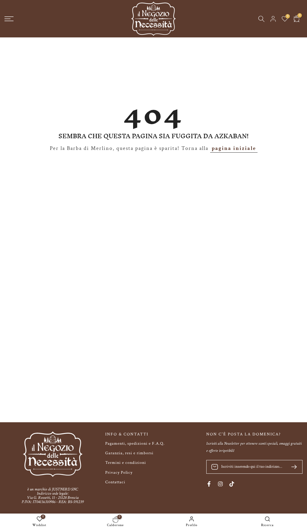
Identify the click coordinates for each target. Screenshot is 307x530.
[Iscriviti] (292, 466)
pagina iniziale (234, 148)
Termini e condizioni (125, 462)
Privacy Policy (119, 472)
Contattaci (115, 482)
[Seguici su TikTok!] (231, 484)
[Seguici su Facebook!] (209, 484)
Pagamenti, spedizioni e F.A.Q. (135, 443)
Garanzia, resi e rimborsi (129, 453)
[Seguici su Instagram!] (220, 484)
